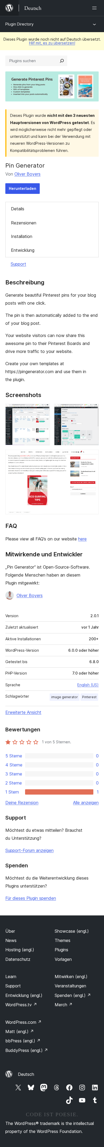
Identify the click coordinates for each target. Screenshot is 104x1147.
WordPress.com (23, 1022)
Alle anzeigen (86, 802)
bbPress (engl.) (23, 1040)
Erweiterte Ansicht (23, 712)
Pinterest (89, 697)
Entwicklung (22, 250)
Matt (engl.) (19, 1031)
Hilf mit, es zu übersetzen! (52, 43)
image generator (64, 697)
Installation (21, 236)
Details (17, 208)
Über (10, 931)
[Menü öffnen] (95, 8)
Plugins (61, 949)
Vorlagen (63, 959)
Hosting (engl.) (19, 949)
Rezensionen (23, 222)
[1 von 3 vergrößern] (42, 410)
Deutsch (26, 1074)
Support (18, 264)
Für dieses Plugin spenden (30, 898)
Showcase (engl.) (72, 931)
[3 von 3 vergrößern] (91, 456)
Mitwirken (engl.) (71, 976)
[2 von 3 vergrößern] (91, 410)
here (82, 538)
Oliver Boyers (27, 174)
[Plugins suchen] (62, 61)
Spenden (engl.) (73, 995)
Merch (64, 1004)
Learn (10, 976)
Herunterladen (22, 188)
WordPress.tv (21, 1004)
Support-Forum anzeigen (29, 850)
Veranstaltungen (70, 985)
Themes (62, 940)
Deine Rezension (21, 802)
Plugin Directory (19, 24)
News (11, 940)
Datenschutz (17, 959)
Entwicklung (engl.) (23, 995)
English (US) (88, 685)
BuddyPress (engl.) (26, 1050)
